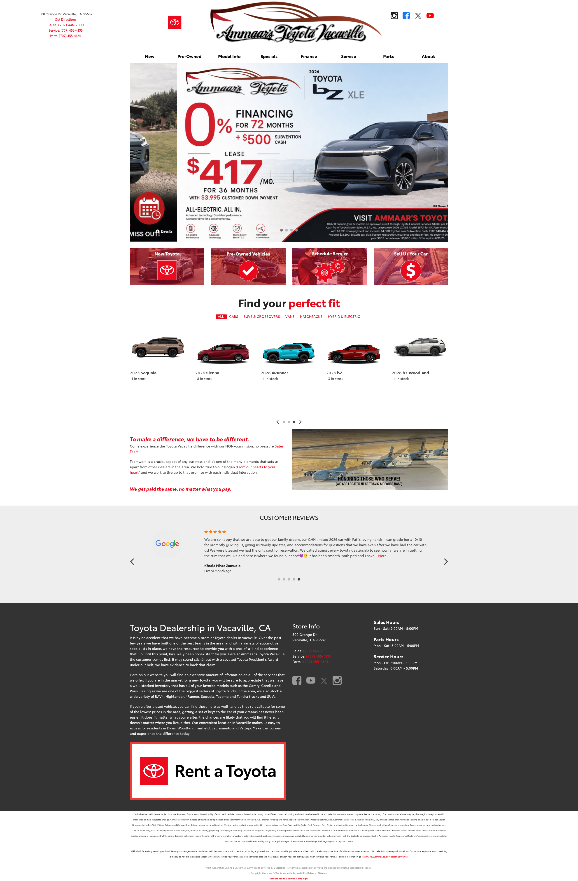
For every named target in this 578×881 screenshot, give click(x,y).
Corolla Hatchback (415, 373)
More (368, 556)
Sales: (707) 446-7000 (66, 25)
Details (437, 232)
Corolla (273, 373)
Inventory (146, 392)
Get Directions (66, 20)
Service (348, 56)
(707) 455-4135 (318, 656)
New (149, 56)
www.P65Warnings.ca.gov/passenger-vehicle (386, 856)
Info (146, 402)
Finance (309, 56)
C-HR (140, 373)
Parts (388, 56)
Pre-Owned (189, 56)
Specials (269, 56)
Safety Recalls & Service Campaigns (289, 878)
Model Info (229, 56)
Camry (207, 373)
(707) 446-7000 (316, 651)
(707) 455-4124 (315, 662)
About (428, 56)
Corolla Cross (344, 373)
